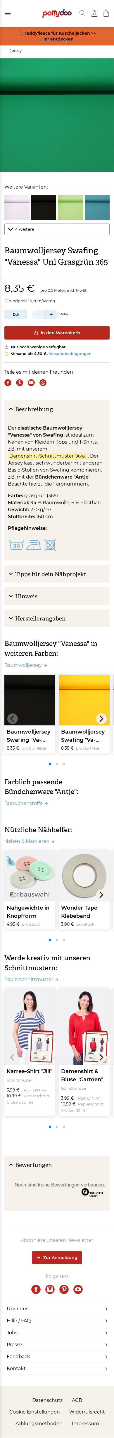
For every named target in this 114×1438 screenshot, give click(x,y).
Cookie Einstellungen (34, 1412)
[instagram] (50, 1289)
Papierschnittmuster (28, 979)
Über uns (17, 1309)
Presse (14, 1344)
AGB (77, 1400)
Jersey (13, 50)
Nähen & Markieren (26, 841)
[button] (106, 13)
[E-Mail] (31, 382)
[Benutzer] (94, 13)
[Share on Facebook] (7, 382)
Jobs (12, 1332)
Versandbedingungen (70, 353)
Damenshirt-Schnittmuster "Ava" (48, 456)
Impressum (85, 1423)
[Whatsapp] (42, 382)
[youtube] (78, 1289)
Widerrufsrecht (87, 1412)
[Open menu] (7, 13)
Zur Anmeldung (60, 1257)
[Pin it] (19, 382)
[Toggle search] (82, 13)
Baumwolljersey (23, 665)
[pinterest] (64, 1289)
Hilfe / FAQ (19, 1320)
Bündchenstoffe (23, 803)
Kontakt (16, 1368)
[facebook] (36, 1289)
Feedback (18, 1356)
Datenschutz (47, 1400)
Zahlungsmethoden (39, 1423)
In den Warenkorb (60, 332)
